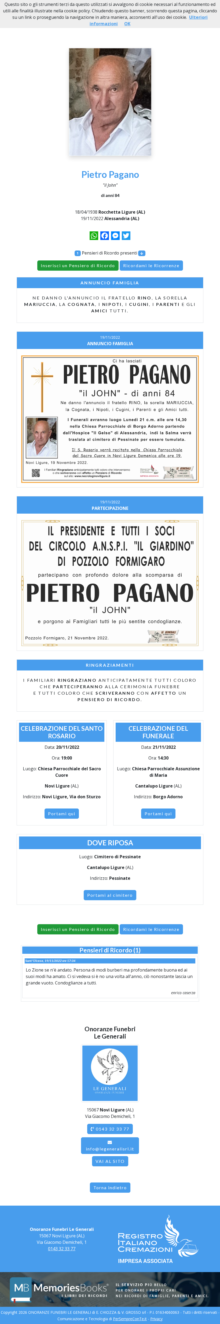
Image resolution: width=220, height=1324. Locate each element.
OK (127, 24)
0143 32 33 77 (111, 1128)
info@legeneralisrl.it (110, 1148)
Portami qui (61, 813)
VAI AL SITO (110, 1161)
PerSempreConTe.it (130, 1318)
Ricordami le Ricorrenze (151, 265)
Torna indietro (110, 1187)
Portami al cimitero (110, 895)
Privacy (156, 1318)
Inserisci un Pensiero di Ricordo (78, 265)
